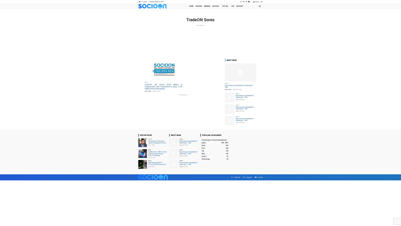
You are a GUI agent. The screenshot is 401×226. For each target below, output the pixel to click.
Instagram (249, 177)
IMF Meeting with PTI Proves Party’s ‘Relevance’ (157, 163)
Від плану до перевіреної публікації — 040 (245, 96)
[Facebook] (241, 1)
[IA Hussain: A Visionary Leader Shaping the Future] (142, 142)
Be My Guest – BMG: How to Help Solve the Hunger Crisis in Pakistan (157, 153)
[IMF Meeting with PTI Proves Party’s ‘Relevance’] (142, 164)
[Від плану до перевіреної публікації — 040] (240, 72)
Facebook (237, 177)
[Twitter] (246, 1)
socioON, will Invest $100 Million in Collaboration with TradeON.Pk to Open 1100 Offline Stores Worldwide (163, 86)
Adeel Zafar (148, 91)
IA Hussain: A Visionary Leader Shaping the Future (157, 142)
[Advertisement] (200, 41)
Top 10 (150, 139)
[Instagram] (243, 1)
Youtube (260, 177)
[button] (260, 6)
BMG (149, 149)
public (226, 83)
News (146, 82)
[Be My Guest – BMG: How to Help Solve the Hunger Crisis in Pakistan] (142, 153)
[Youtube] (249, 1)
